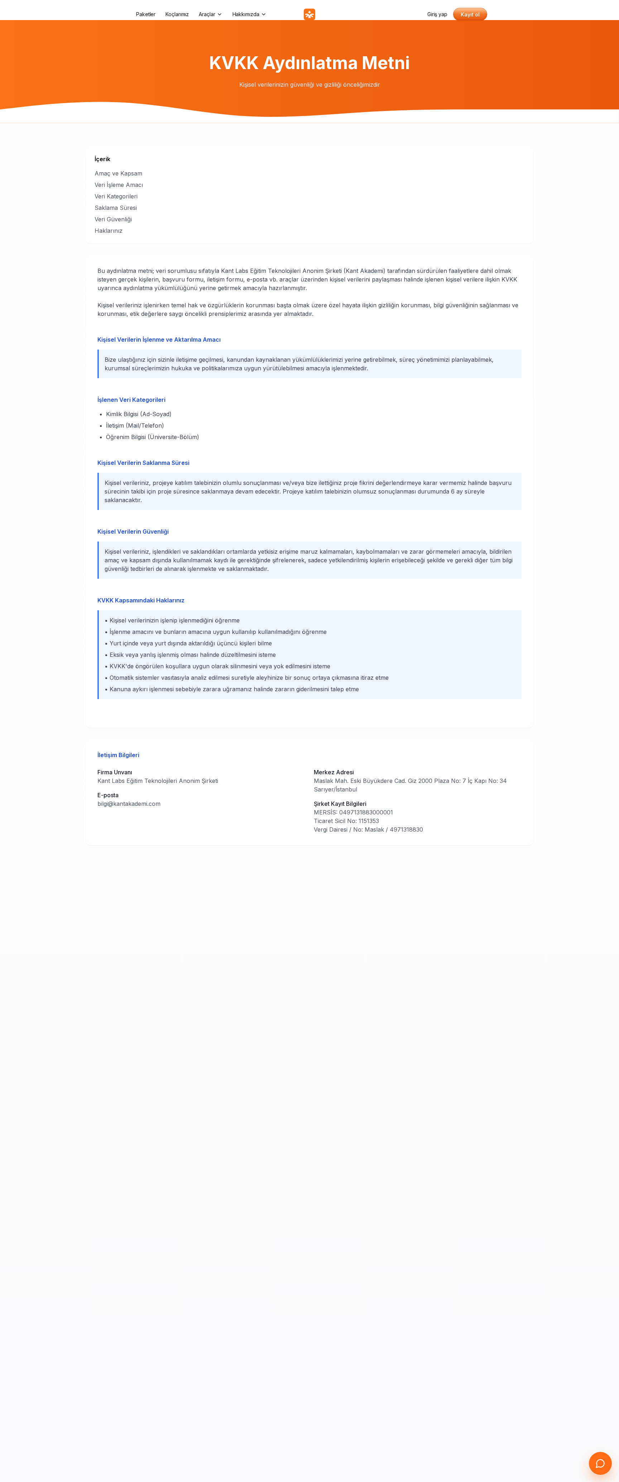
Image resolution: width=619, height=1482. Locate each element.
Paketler (145, 14)
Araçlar (207, 14)
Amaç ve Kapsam (118, 173)
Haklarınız (109, 230)
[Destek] (600, 1463)
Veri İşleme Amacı (119, 184)
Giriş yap (437, 14)
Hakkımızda (245, 14)
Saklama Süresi (116, 207)
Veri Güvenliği (113, 219)
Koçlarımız (177, 14)
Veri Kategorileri (116, 196)
